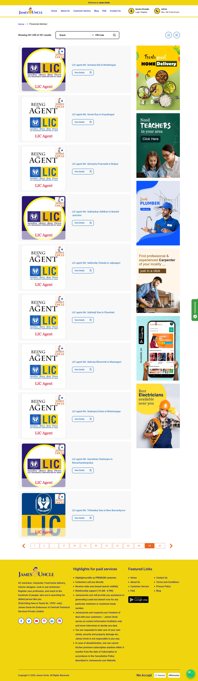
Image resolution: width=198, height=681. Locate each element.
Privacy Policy (163, 586)
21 (107, 545)
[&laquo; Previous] (24, 545)
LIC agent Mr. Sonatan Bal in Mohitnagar (94, 64)
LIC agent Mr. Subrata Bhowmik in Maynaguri (96, 361)
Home (54, 11)
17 (64, 545)
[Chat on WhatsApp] (190, 673)
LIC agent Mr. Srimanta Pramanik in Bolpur (95, 163)
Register (144, 12)
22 (117, 545)
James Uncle (42, 675)
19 (85, 545)
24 (139, 545)
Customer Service (82, 11)
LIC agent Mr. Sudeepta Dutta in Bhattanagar (96, 411)
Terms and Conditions (167, 582)
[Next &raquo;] (171, 545)
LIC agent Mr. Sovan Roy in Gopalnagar (93, 114)
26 (160, 545)
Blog (96, 11)
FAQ (104, 11)
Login (137, 12)
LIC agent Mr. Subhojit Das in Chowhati (93, 312)
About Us (65, 11)
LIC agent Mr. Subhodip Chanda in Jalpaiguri (96, 262)
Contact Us (115, 11)
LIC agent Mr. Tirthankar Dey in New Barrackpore (98, 510)
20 (96, 545)
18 (74, 545)
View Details (79, 72)
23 (128, 545)
